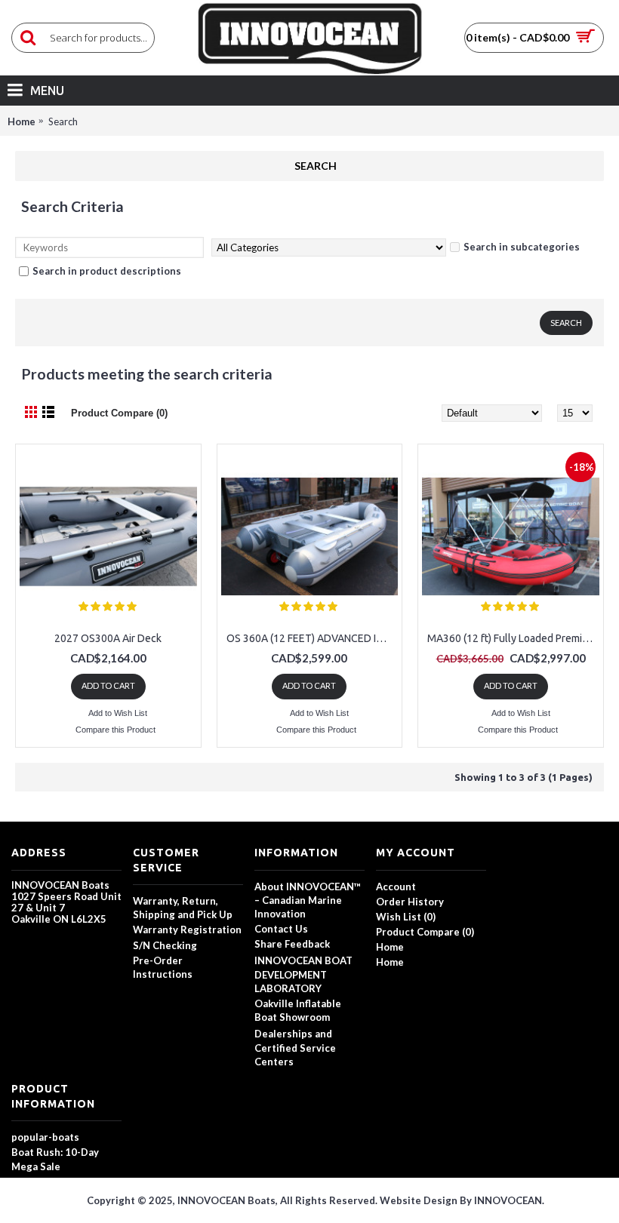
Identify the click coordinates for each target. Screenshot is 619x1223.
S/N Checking (165, 945)
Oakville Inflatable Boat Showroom (297, 1010)
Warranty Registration (187, 929)
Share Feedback (292, 944)
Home (21, 121)
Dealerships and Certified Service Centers (295, 1047)
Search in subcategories (521, 247)
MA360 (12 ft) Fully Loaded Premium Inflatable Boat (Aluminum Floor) (513, 638)
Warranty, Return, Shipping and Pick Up (183, 907)
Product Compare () (425, 932)
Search (63, 121)
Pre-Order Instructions (162, 967)
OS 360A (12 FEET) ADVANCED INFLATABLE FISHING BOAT (312, 638)
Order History (410, 902)
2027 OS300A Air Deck (108, 638)
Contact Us (281, 929)
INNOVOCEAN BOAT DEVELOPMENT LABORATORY (303, 974)
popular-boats (45, 1137)
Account (396, 886)
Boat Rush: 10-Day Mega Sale (55, 1159)
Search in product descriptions (106, 271)
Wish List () (406, 917)
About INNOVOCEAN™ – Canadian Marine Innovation (307, 900)
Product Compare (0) (119, 413)
